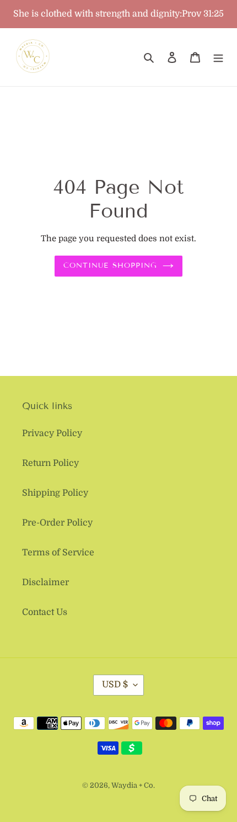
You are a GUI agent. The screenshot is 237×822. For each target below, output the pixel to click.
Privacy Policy (52, 433)
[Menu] (218, 57)
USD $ (115, 685)
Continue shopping (110, 265)
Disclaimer (45, 582)
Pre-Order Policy (57, 523)
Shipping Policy (55, 493)
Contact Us (44, 612)
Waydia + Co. (133, 785)
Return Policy (50, 463)
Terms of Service (58, 553)
